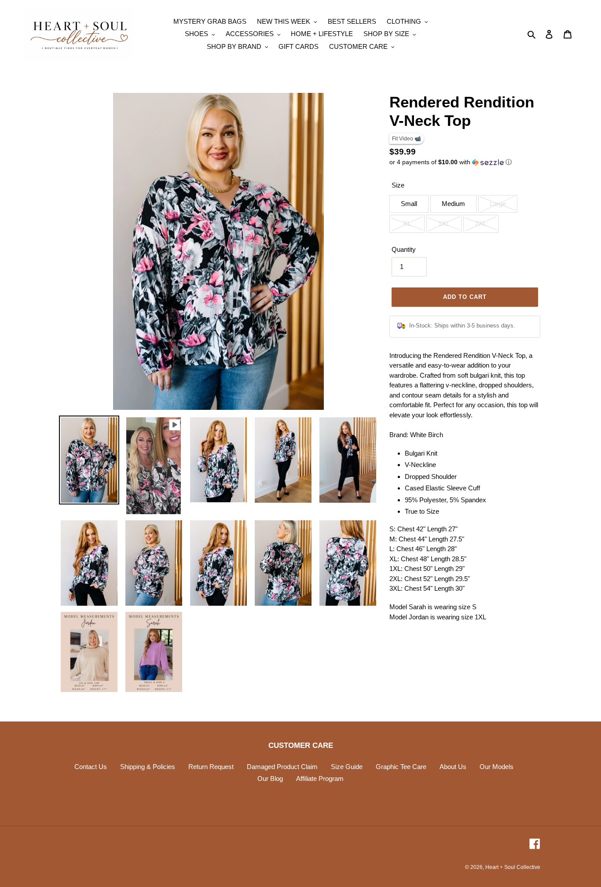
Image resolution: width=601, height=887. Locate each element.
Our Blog (270, 778)
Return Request (211, 766)
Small (409, 203)
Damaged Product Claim (282, 766)
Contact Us (90, 766)
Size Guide (347, 766)
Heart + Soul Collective (512, 867)
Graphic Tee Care (401, 766)
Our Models (496, 766)
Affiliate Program (320, 778)
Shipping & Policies (147, 766)
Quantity (404, 249)
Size (398, 185)
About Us (453, 766)
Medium (453, 203)
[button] (450, 162)
